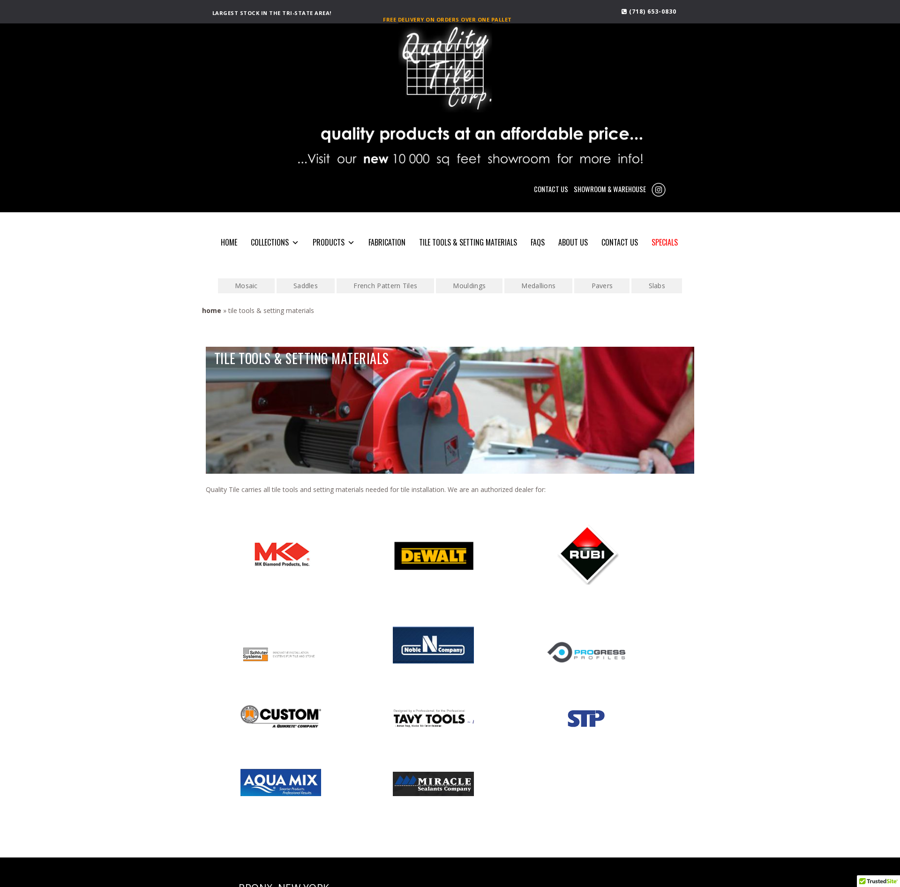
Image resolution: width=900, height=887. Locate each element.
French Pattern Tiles (385, 285)
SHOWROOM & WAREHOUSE (610, 189)
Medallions (538, 285)
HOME (229, 242)
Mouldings (469, 285)
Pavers (602, 285)
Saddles (305, 285)
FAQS (538, 242)
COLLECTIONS (270, 242)
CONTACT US (551, 189)
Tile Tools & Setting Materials (468, 242)
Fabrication (386, 242)
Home (211, 310)
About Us (573, 242)
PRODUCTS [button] (329, 242)
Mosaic (246, 285)
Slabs (657, 285)
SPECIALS (665, 242)
